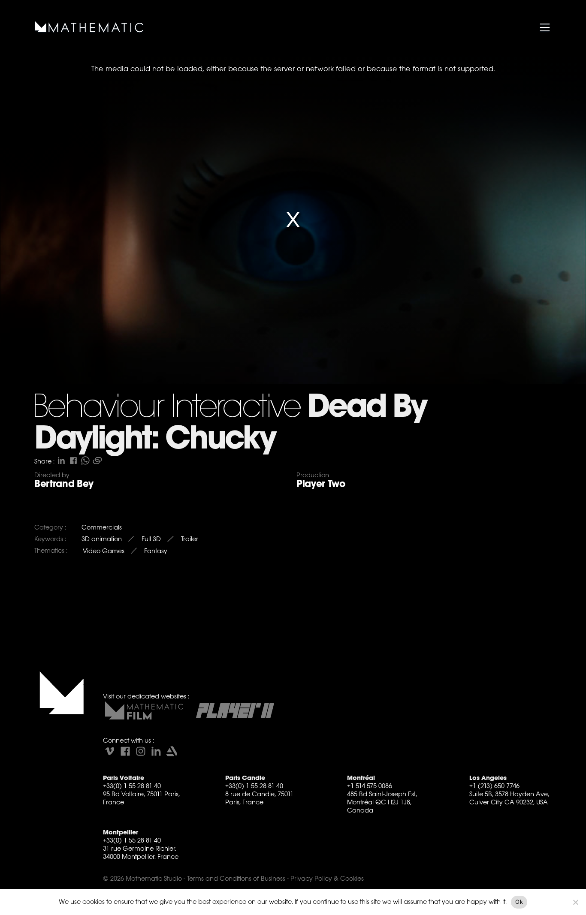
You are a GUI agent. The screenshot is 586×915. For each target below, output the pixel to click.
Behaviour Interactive (166, 408)
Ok (519, 901)
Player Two (320, 484)
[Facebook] (125, 751)
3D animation (102, 539)
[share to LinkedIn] (61, 460)
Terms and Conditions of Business (236, 878)
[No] (575, 902)
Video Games (103, 551)
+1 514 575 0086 (369, 786)
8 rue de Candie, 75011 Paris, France (259, 798)
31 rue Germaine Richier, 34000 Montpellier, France (140, 852)
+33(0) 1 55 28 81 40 (132, 786)
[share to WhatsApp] (85, 460)
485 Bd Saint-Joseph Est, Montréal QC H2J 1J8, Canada (382, 802)
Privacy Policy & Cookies (327, 878)
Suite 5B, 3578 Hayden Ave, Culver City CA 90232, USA (509, 798)
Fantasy (155, 551)
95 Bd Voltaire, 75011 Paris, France (141, 798)
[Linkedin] (156, 751)
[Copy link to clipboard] (97, 460)
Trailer (189, 539)
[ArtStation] (171, 751)
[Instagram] (141, 751)
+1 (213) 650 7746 (494, 786)
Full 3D (151, 539)
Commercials (102, 527)
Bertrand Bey (64, 484)
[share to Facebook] (73, 460)
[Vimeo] (110, 751)
